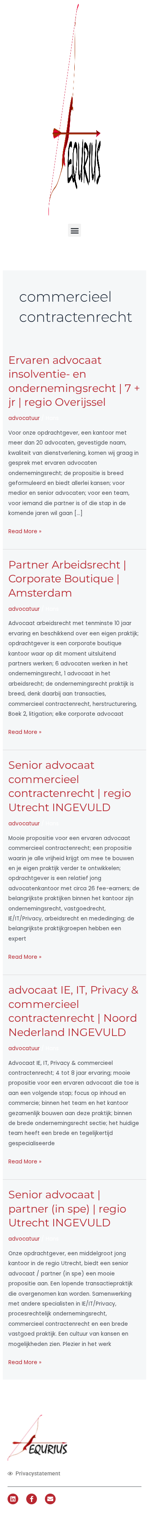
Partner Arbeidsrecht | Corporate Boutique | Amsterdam (67, 578)
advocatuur (24, 418)
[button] (74, 230)
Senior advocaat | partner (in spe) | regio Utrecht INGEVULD (67, 1208)
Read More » (24, 531)
